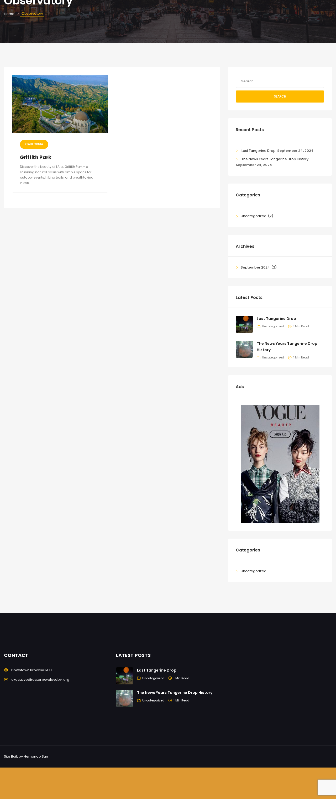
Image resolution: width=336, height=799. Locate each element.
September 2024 (255, 267)
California (34, 144)
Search (280, 96)
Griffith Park (35, 157)
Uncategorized (253, 215)
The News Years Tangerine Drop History (275, 159)
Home (9, 13)
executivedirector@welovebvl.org (40, 679)
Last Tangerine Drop (259, 150)
